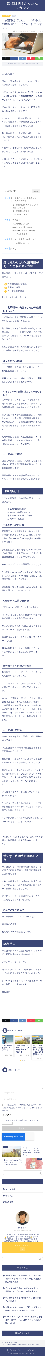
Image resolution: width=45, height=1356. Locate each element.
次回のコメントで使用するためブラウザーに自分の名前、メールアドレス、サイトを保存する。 (22, 1107)
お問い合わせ (32, 1350)
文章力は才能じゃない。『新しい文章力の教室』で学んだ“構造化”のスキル (23, 1308)
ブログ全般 (6, 15)
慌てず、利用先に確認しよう (23, 239)
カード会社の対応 (20, 234)
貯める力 (9, 1202)
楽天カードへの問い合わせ (23, 231)
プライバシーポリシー (16, 1350)
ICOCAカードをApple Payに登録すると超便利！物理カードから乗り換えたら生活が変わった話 (23, 1320)
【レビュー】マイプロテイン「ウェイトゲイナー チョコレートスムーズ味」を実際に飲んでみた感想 (23, 1279)
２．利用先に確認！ (20, 211)
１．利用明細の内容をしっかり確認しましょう (25, 206)
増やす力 (9, 1196)
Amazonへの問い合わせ (22, 227)
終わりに (14, 249)
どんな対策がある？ (20, 243)
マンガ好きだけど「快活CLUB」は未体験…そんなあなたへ (24, 1299)
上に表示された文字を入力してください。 (21, 1120)
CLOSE (35, 191)
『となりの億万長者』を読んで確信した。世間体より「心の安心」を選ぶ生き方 (23, 1289)
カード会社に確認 (20, 214)
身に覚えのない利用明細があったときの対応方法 (24, 199)
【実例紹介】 (16, 220)
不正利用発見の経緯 (20, 224)
